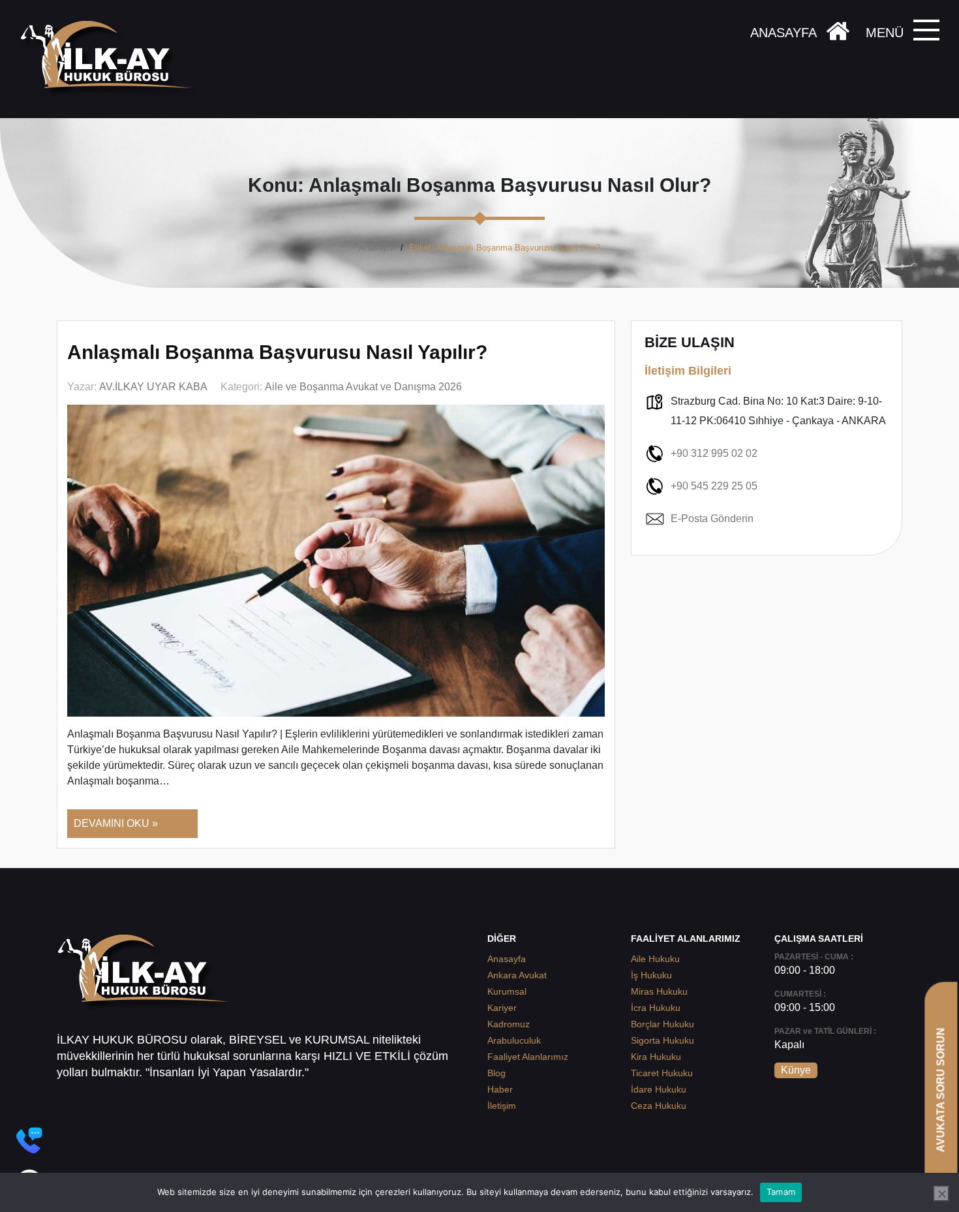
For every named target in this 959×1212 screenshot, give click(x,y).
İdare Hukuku (658, 1089)
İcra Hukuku (655, 1007)
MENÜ (885, 32)
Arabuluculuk (514, 1040)
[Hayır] (941, 1194)
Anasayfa (377, 248)
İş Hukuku (651, 975)
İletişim (501, 1105)
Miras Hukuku (659, 991)
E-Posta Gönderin (712, 518)
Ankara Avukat (517, 975)
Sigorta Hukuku (662, 1040)
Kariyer (502, 1007)
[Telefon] (29, 1140)
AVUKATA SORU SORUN (940, 1089)
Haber (500, 1089)
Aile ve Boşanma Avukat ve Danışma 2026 (363, 386)
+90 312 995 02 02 (714, 453)
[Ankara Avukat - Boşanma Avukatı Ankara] (111, 59)
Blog (496, 1073)
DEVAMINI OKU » (116, 823)
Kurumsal (506, 991)
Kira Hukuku (656, 1056)
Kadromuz (508, 1024)
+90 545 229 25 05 (714, 485)
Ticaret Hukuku (662, 1073)
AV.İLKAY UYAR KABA (153, 386)
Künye (796, 1070)
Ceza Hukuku (658, 1105)
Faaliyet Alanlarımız (527, 1056)
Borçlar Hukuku (662, 1024)
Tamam (781, 1192)
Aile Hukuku (655, 959)
